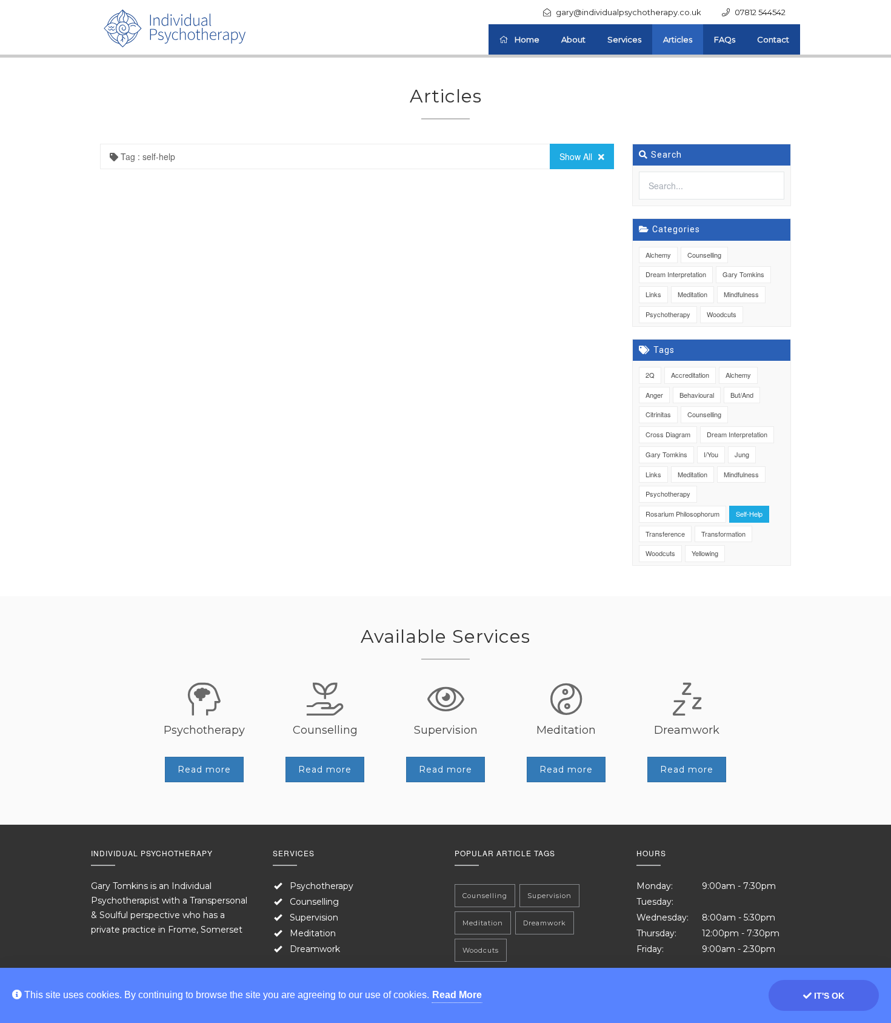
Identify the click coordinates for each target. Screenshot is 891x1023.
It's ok (828, 996)
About (573, 39)
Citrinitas (658, 414)
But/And (741, 395)
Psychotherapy (668, 314)
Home (527, 39)
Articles (677, 39)
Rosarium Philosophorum (682, 513)
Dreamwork (315, 949)
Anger (654, 395)
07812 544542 (760, 12)
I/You (711, 454)
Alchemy (658, 255)
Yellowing (705, 553)
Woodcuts (721, 314)
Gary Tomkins (743, 274)
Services (624, 39)
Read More (457, 995)
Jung (742, 454)
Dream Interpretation (676, 274)
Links (653, 294)
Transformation (723, 533)
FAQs (724, 39)
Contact (773, 39)
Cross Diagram (668, 434)
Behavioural (696, 395)
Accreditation (690, 375)
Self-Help (749, 513)
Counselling (704, 255)
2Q (650, 375)
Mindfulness (741, 294)
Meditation (692, 294)
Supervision (314, 917)
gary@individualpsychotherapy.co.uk (628, 12)
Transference (665, 533)
